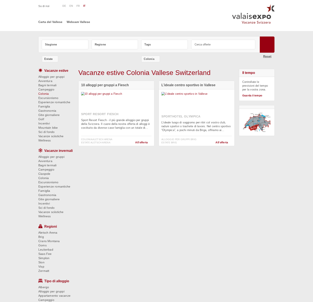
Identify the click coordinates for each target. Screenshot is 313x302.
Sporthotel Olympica (181, 116)
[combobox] (65, 44)
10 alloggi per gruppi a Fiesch (105, 85)
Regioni (50, 226)
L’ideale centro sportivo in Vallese (188, 85)
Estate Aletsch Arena (95, 142)
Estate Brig (169, 142)
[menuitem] (46, 6)
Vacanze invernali (58, 150)
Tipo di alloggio (56, 281)
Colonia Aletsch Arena (96, 139)
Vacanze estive (56, 70)
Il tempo (248, 73)
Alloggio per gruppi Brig (179, 139)
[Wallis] (256, 122)
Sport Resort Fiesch (100, 114)
